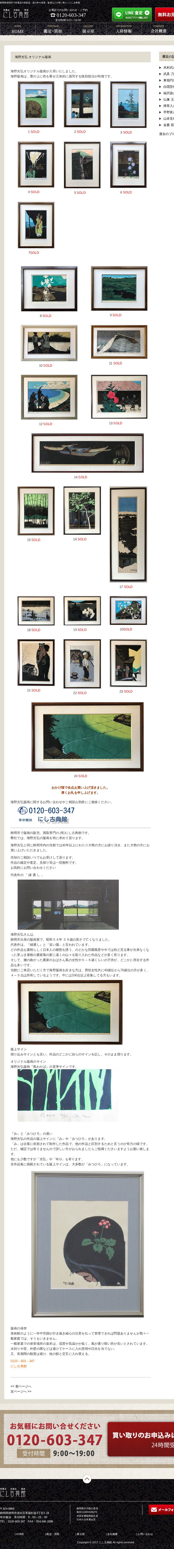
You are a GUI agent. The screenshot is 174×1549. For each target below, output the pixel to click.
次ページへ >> (21, 1391)
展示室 (81, 1534)
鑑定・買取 (52, 1534)
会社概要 (112, 1534)
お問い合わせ (145, 1534)
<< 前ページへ (21, 1386)
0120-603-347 (71, 15)
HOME (20, 1534)
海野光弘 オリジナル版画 (33, 57)
